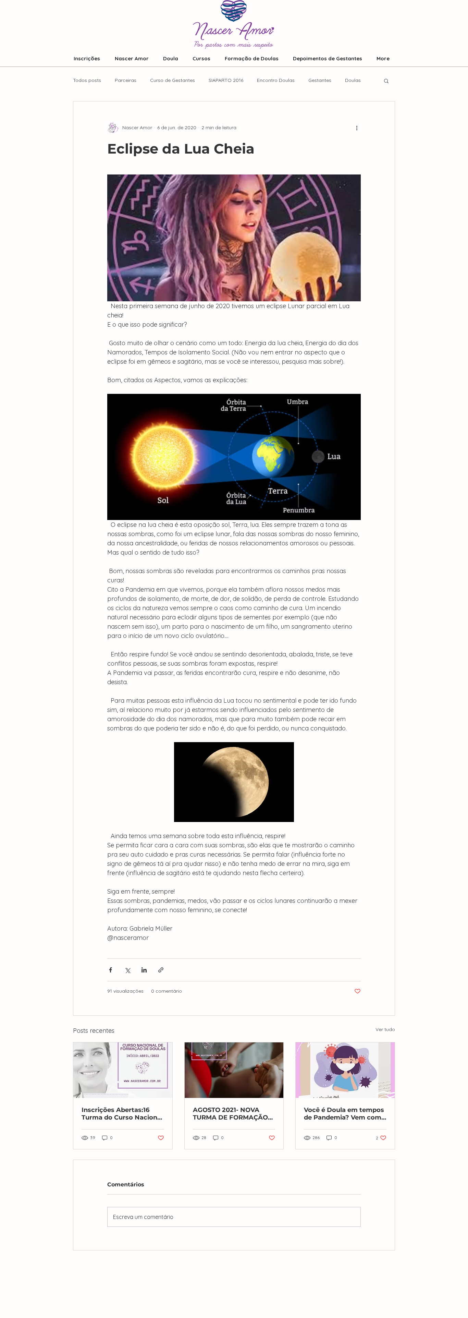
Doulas (353, 80)
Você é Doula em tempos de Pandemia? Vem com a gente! (344, 1113)
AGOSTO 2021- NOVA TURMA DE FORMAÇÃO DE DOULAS (230, 1113)
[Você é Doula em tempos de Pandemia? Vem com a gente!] (345, 1070)
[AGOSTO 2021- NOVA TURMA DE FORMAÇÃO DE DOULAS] (234, 1070)
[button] (386, 80)
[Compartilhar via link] (161, 970)
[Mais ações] (357, 127)
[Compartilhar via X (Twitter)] (127, 970)
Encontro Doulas (276, 80)
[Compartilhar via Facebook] (110, 970)
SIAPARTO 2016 (226, 80)
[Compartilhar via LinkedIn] (144, 970)
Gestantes (319, 80)
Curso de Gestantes (172, 80)
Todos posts (87, 80)
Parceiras (125, 80)
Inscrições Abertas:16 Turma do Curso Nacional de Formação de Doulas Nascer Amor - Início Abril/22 (122, 1113)
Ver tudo (385, 1029)
